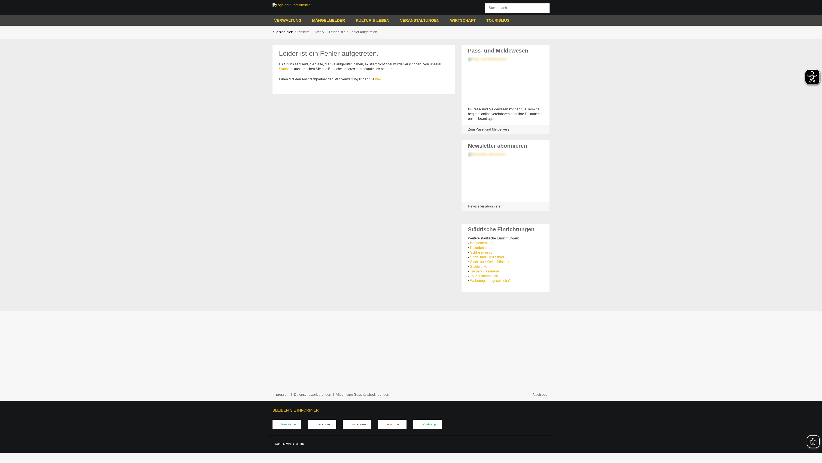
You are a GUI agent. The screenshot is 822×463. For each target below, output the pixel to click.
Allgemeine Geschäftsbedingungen (362, 394)
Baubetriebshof (481, 243)
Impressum (281, 394)
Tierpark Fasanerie (484, 271)
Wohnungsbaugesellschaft (490, 281)
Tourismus (497, 20)
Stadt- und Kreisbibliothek (489, 262)
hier (378, 79)
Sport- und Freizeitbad (487, 257)
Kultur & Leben (372, 20)
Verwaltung (287, 20)
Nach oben (541, 394)
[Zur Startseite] (305, 5)
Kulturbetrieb (480, 248)
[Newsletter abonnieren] (505, 175)
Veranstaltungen (419, 20)
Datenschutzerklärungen (312, 394)
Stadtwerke (478, 266)
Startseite (286, 69)
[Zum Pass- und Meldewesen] (505, 80)
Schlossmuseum (482, 252)
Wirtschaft (463, 20)
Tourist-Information (484, 276)
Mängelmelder (328, 20)
